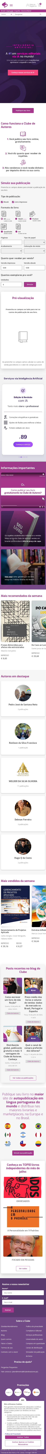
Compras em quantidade (35, 1343)
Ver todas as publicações (23, 1078)
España (17, 11)
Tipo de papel (30, 238)
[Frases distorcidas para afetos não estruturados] (15, 621)
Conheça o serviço (23, 444)
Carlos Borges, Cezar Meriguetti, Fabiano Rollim (13, 937)
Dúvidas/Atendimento (9, 1326)
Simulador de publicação (35, 1354)
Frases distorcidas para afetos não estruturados (12, 646)
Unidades (5, 280)
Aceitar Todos (23, 1437)
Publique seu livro (23, 110)
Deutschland (26, 11)
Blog (2, 1335)
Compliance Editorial (34, 1331)
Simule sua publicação (23, 1153)
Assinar (8, 1310)
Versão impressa (8, 263)
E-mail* (5, 1298)
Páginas (4, 238)
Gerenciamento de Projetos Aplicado (13, 931)
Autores (4, 1331)
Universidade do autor (34, 1339)
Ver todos (23, 1268)
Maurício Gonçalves (8, 651)
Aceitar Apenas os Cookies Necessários (23, 1443)
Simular (30, 284)
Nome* (5, 1289)
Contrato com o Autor (9, 1352)
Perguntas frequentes (9, 1367)
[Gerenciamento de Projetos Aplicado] (15, 906)
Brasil (3, 11)
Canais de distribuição (34, 1348)
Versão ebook (30, 263)
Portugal (9, 11)
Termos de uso (7, 1348)
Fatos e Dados (6, 1343)
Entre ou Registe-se (33, 5)
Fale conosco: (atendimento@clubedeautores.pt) (19, 1371)
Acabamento (6, 246)
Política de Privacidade (13, 1434)
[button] (19, 457)
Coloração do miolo (32, 246)
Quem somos (6, 1339)
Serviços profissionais (34, 1335)
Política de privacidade (34, 1326)
